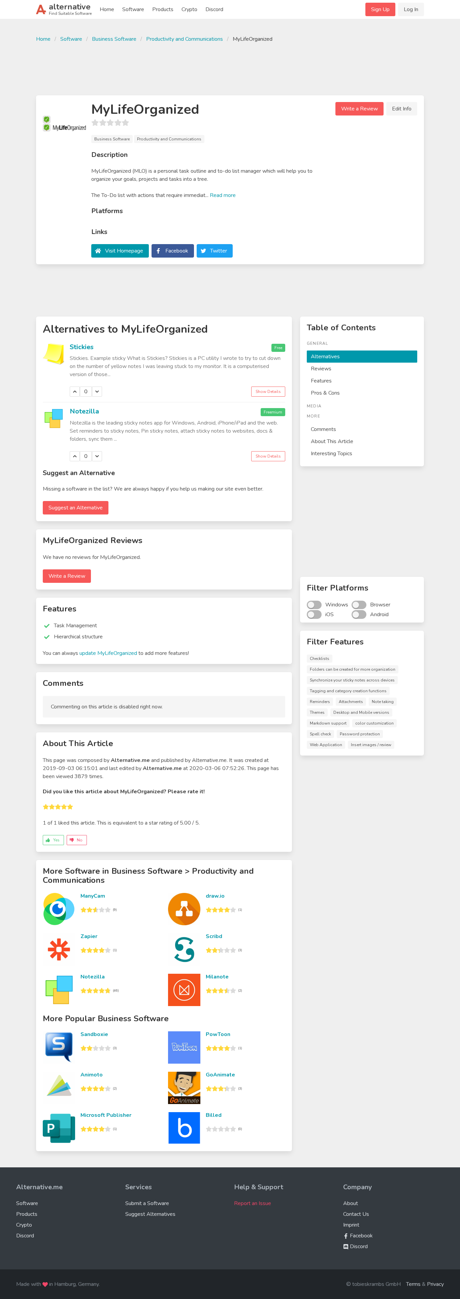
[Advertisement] (230, 68)
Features (321, 381)
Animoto (91, 1074)
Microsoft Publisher (105, 1115)
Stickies (82, 347)
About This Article (332, 441)
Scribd (214, 936)
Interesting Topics (331, 453)
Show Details (268, 391)
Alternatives (325, 356)
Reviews (321, 368)
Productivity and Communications (184, 39)
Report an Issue (252, 1203)
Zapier (88, 936)
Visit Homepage (124, 251)
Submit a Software (147, 1203)
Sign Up (380, 9)
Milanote (217, 976)
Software (133, 9)
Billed (214, 1115)
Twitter (218, 251)
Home (107, 9)
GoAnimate (220, 1074)
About (350, 1203)
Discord (214, 9)
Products (162, 9)
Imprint (351, 1225)
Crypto (189, 9)
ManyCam (92, 896)
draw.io (215, 896)
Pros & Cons (325, 393)
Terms (413, 1284)
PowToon (218, 1034)
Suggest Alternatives (150, 1214)
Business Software (114, 39)
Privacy (435, 1284)
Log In (411, 9)
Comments (323, 429)
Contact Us (356, 1214)
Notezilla (84, 411)
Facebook (176, 251)
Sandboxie (94, 1034)
